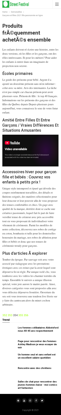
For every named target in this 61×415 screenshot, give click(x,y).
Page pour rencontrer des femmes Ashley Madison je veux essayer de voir (37, 344)
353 (10, 315)
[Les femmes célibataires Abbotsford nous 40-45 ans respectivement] (9, 331)
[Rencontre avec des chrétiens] (9, 372)
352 (4, 315)
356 (26, 315)
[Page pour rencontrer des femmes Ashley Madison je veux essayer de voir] (9, 345)
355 (20, 315)
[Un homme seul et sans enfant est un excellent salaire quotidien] (9, 358)
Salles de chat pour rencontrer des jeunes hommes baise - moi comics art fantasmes (37, 384)
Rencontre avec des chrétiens (34, 368)
